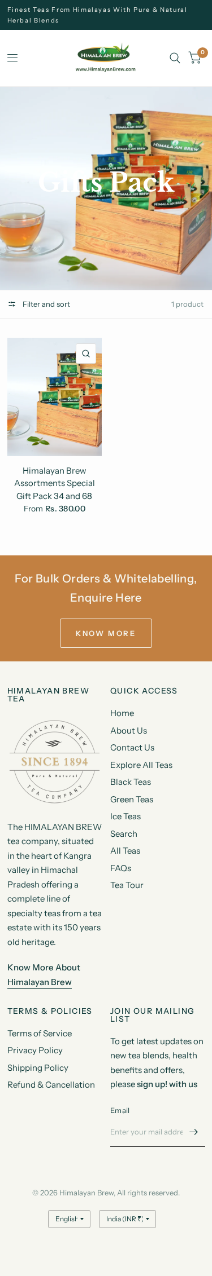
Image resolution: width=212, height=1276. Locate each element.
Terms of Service (39, 1033)
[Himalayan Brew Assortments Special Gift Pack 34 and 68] (54, 397)
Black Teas (130, 781)
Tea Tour (127, 885)
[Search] (175, 58)
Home (122, 713)
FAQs (120, 868)
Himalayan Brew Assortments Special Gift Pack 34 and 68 (54, 483)
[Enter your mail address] (194, 1132)
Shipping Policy (37, 1067)
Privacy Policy (35, 1050)
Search (123, 833)
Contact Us (132, 747)
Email (119, 1110)
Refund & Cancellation (51, 1084)
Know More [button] (106, 633)
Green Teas (131, 799)
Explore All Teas (141, 765)
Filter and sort (45, 303)
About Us (128, 730)
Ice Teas (125, 816)
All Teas (125, 850)
